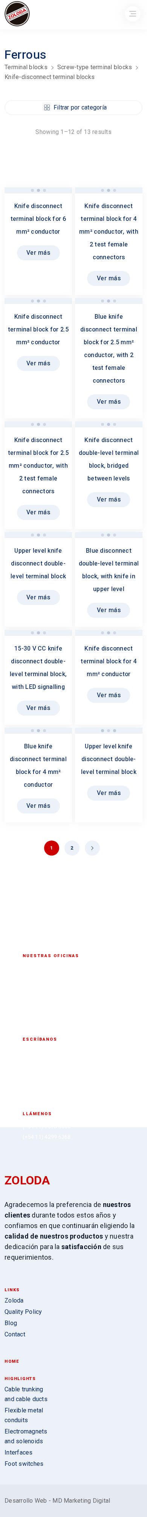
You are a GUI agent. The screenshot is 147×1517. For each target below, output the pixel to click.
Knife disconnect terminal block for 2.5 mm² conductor (38, 329)
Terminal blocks (26, 67)
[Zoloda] (17, 14)
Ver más (38, 252)
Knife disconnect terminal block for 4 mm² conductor (108, 661)
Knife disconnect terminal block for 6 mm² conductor (38, 219)
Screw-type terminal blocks (94, 67)
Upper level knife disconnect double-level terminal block (38, 563)
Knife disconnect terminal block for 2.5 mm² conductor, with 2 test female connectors (38, 466)
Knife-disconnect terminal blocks (50, 77)
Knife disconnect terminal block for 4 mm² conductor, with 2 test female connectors (108, 232)
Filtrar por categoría (80, 107)
